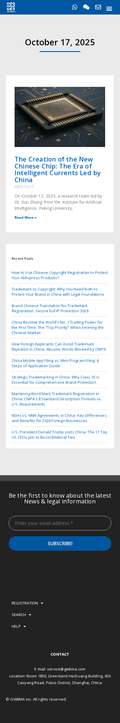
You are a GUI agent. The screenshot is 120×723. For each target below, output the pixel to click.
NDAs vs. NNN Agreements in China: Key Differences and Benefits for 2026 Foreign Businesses (59, 418)
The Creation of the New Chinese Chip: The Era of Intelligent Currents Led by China (58, 169)
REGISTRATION (25, 603)
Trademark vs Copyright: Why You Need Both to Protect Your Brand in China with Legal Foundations (58, 291)
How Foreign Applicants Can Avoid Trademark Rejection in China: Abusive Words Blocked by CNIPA (59, 346)
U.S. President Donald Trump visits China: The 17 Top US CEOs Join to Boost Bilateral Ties (59, 434)
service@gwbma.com (66, 669)
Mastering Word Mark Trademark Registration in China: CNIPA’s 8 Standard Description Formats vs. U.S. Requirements (57, 399)
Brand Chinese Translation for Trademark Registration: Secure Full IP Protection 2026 (50, 308)
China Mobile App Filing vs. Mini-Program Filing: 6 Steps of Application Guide (55, 363)
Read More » (25, 217)
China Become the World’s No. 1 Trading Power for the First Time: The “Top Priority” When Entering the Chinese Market (58, 327)
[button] (109, 8)
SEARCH (19, 614)
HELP (16, 626)
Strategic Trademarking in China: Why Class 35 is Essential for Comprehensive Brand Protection (56, 379)
